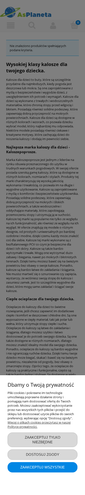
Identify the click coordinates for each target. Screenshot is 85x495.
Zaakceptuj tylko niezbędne (42, 439)
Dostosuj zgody (42, 454)
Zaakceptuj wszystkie (42, 467)
